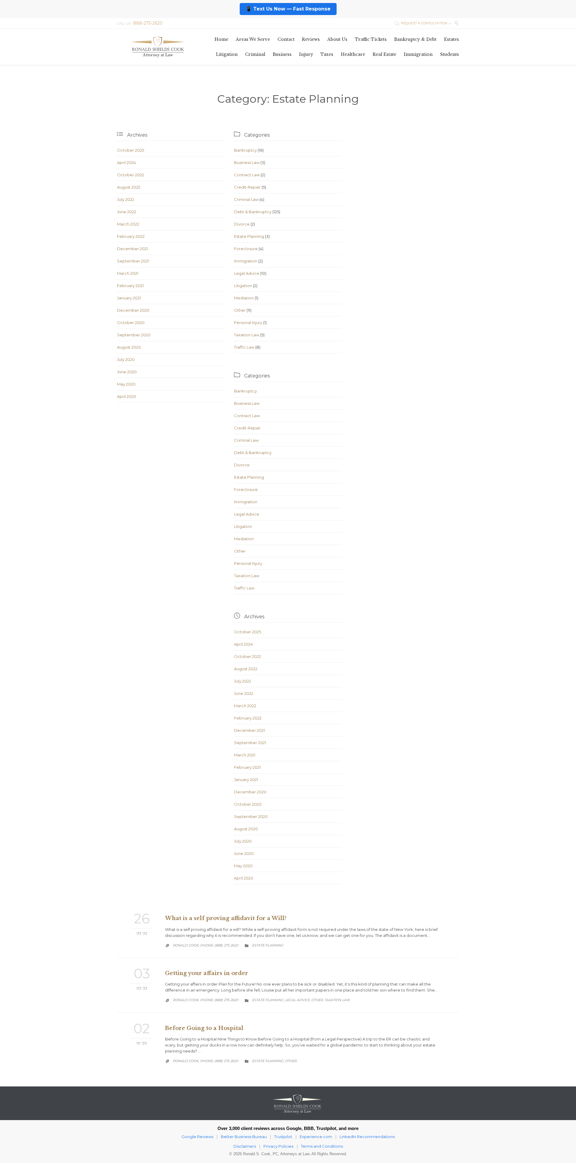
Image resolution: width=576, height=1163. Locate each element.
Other (240, 310)
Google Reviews (197, 1136)
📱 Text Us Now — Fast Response (288, 9)
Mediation (244, 297)
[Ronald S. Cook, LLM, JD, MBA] (157, 46)
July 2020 (126, 359)
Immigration (245, 261)
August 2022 (128, 187)
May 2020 (126, 384)
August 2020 (129, 347)
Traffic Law (244, 347)
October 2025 (130, 150)
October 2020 (131, 322)
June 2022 (126, 211)
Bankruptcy (245, 150)
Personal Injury (248, 322)
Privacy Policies (278, 1146)
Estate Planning (249, 236)
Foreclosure (246, 248)
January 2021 (129, 297)
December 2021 (132, 248)
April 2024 (126, 162)
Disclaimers (244, 1146)
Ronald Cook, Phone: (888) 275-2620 (205, 945)
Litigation (243, 285)
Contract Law (247, 174)
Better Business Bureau (244, 1136)
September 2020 (134, 334)
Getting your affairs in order (206, 973)
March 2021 (127, 273)
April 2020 (126, 396)
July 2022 (125, 199)
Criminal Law (246, 199)
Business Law (247, 162)
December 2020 (133, 310)
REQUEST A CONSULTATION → (423, 23)
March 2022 (128, 224)
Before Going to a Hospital (204, 1028)
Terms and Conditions (322, 1146)
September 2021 (133, 261)
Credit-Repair (247, 187)
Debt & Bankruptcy (253, 211)
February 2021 (130, 285)
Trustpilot (283, 1136)
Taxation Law (246, 334)
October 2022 (130, 174)
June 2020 (127, 371)
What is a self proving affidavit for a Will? (225, 918)
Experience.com (316, 1136)
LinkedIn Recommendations (367, 1136)
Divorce (242, 224)
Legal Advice (246, 273)
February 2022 (131, 236)
